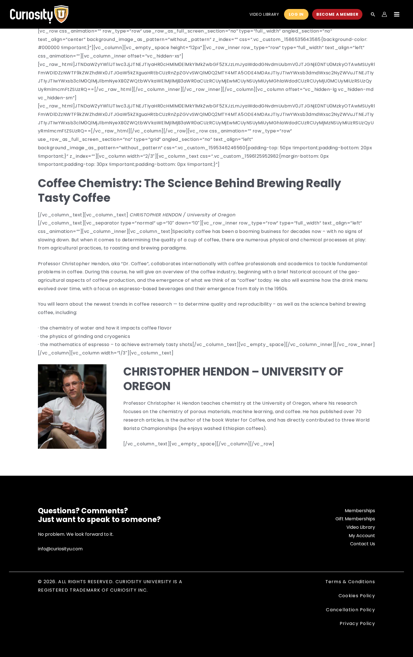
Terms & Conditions (350, 581)
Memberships (360, 510)
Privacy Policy (357, 623)
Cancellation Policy (350, 609)
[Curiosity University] (39, 14)
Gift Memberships (355, 519)
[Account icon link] (384, 14)
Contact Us (362, 544)
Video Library (360, 527)
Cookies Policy (357, 595)
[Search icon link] (373, 15)
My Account (362, 535)
